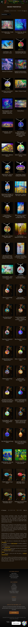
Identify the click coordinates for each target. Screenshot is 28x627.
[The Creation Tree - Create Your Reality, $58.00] (7, 25)
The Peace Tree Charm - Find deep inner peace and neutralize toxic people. (7, 400)
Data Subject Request (14, 591)
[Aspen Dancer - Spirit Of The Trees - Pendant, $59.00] (7, 167)
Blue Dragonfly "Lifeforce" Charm (21, 340)
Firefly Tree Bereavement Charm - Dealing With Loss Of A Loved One (20, 400)
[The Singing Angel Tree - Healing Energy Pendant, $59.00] (20, 44)
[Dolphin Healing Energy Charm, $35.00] (7, 474)
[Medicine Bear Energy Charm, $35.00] (7, 371)
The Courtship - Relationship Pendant (20, 277)
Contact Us (14, 589)
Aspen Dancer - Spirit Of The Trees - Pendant (7, 175)
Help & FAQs (14, 573)
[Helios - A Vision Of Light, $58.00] (20, 84)
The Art (14, 584)
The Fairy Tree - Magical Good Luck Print (20, 463)
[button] (24, 623)
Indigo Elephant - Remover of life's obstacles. (7, 463)
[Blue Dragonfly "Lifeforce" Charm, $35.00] (20, 332)
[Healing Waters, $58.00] (20, 103)
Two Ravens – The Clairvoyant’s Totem (7, 52)
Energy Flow (7, 547)
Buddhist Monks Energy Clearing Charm (7, 359)
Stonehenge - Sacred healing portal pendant (21, 175)
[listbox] (6, 14)
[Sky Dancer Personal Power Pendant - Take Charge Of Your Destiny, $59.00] (7, 248)
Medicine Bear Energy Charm (7, 379)
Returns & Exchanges (14, 576)
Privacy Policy (12, 618)
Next (25, 10)
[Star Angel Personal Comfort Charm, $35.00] (7, 310)
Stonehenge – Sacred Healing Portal (7, 132)
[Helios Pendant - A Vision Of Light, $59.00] (20, 147)
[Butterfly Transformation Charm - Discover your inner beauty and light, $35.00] (20, 413)
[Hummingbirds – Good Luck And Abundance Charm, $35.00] (7, 413)
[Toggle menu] (2, 2)
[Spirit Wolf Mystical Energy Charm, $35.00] (7, 434)
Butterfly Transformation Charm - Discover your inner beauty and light (20, 421)
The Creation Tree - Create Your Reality (7, 33)
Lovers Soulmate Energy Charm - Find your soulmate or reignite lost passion (20, 319)
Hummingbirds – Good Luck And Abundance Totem (7, 278)
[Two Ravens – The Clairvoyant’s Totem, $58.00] (7, 44)
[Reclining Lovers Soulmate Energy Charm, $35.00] (20, 494)
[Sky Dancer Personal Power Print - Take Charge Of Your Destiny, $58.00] (20, 248)
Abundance (3, 542)
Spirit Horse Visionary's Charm (7, 340)
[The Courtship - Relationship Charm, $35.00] (20, 290)
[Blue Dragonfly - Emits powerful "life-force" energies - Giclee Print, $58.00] (7, 103)
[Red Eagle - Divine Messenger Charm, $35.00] (20, 474)
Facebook (14, 599)
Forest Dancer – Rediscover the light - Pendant (7, 216)
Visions (2, 552)
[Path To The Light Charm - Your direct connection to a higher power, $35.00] (20, 434)
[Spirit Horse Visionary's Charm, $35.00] (7, 332)
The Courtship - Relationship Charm (20, 298)
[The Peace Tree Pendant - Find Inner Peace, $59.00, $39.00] (7, 84)
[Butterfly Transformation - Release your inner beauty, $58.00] (20, 64)
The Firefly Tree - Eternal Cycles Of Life (20, 33)
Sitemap (16, 618)
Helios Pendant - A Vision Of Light (20, 155)
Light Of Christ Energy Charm (7, 298)
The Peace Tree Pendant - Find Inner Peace (7, 92)
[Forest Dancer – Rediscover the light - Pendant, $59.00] (7, 208)
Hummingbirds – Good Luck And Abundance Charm (7, 421)
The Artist (14, 585)
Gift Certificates (14, 577)
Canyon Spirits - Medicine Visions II (7, 155)
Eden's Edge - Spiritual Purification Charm (7, 502)
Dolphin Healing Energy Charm (7, 482)
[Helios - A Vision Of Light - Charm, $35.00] (20, 351)
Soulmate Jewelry (7, 549)
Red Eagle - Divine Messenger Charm (21, 482)
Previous (7, 10)
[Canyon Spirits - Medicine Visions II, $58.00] (7, 147)
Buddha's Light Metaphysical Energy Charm (20, 380)
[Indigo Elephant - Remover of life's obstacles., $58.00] (7, 455)
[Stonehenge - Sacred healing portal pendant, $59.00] (20, 167)
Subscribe (14, 612)
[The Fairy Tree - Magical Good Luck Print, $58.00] (20, 455)
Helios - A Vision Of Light (20, 91)
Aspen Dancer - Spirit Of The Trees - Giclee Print (20, 195)
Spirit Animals (14, 543)
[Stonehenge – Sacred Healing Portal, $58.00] (7, 124)
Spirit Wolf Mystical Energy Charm (7, 442)
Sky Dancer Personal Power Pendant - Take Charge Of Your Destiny (7, 257)
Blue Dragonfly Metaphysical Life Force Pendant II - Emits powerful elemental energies (20, 134)
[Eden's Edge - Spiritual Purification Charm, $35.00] (7, 494)
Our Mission (14, 588)
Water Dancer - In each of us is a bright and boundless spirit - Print (20, 216)
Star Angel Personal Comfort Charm (7, 318)
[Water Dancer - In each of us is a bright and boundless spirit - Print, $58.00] (20, 208)
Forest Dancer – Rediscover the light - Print (21, 237)
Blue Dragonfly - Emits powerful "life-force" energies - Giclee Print (7, 112)
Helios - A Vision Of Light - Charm (20, 359)
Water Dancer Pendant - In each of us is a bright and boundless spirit (7, 195)
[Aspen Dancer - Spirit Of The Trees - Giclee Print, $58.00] (20, 187)
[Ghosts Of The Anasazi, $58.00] (7, 64)
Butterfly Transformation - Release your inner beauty (21, 72)
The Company (14, 587)
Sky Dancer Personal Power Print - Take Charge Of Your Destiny (20, 257)
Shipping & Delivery (14, 574)
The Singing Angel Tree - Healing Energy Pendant (20, 52)
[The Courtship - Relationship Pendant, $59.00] (20, 269)
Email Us (14, 600)
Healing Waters (20, 110)
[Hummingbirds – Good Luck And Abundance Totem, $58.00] (7, 269)
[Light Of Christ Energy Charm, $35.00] (7, 290)
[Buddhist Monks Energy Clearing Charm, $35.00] (7, 351)
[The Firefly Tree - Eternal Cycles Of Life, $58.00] (20, 25)
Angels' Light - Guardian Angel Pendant (7, 237)
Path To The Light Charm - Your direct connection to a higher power (20, 442)
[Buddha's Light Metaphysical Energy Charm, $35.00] (20, 371)
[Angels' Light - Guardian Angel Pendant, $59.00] (7, 229)
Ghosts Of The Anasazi (7, 71)
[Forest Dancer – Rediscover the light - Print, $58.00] (20, 229)
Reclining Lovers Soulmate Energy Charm (21, 502)
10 (22, 10)
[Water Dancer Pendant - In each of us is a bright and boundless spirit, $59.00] (7, 187)
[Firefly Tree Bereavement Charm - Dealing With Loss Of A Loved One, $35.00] (20, 392)
